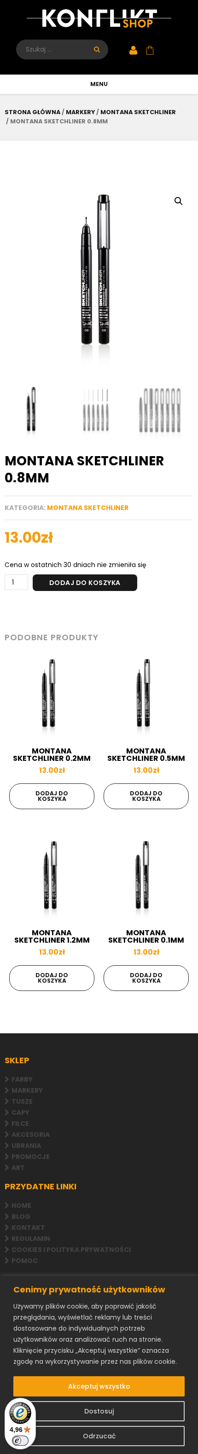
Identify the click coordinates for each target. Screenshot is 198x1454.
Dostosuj (99, 1411)
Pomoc (25, 1260)
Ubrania (26, 1145)
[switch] (20, 1441)
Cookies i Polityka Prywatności (71, 1249)
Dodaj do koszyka (85, 582)
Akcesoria (31, 1134)
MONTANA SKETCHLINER (138, 112)
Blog (21, 1216)
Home (21, 1205)
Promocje (31, 1156)
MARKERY (80, 112)
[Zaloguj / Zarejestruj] (133, 51)
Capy (20, 1112)
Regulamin (31, 1238)
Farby (22, 1079)
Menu (99, 84)
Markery (27, 1090)
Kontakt (28, 1227)
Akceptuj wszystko (99, 1386)
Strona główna (32, 112)
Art (18, 1167)
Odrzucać (99, 1436)
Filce (20, 1123)
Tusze (22, 1101)
